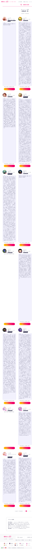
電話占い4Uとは (25, 1)
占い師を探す (20, 1)
